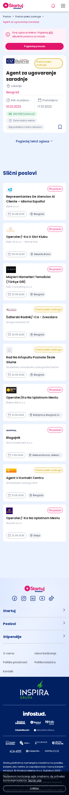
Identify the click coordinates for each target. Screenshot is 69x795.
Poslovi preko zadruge (28, 16)
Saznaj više (34, 780)
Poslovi (7, 16)
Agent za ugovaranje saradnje (21, 22)
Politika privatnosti (15, 662)
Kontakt (8, 671)
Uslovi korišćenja (45, 653)
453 (50, 32)
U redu (34, 788)
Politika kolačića (45, 662)
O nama (8, 653)
